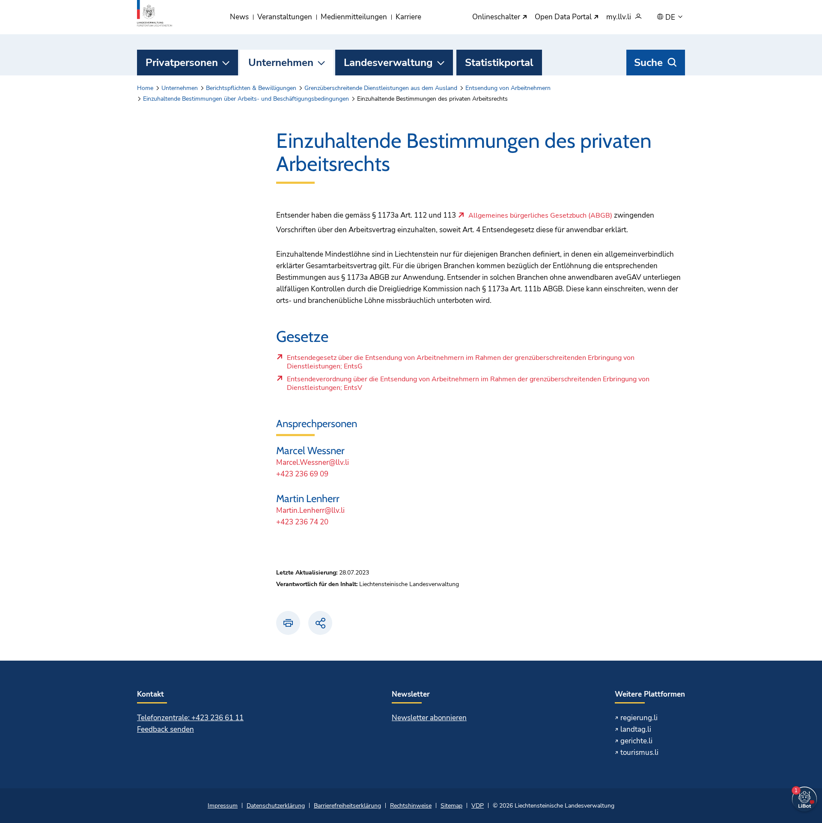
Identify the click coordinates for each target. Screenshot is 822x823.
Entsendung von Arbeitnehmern (508, 88)
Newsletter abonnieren (429, 718)
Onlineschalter (497, 17)
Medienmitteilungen (354, 17)
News (239, 17)
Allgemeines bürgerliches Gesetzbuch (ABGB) (540, 216)
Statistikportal (499, 62)
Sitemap (451, 806)
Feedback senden (165, 729)
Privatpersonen (182, 62)
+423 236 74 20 (302, 522)
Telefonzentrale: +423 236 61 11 (190, 718)
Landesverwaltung (388, 62)
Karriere (408, 17)
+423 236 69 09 (302, 474)
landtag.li (635, 729)
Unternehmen (280, 62)
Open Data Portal (564, 17)
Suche (648, 62)
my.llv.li (618, 17)
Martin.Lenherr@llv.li (310, 510)
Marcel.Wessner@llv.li (312, 462)
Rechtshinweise (411, 806)
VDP (477, 806)
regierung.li (639, 718)
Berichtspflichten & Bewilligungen (251, 88)
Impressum (223, 806)
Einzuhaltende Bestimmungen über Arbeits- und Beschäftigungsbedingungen (246, 99)
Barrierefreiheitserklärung (347, 806)
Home (145, 88)
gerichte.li (636, 741)
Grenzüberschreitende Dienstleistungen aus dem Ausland (380, 88)
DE (671, 17)
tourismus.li (639, 752)
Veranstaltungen (284, 17)
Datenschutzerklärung (276, 806)
